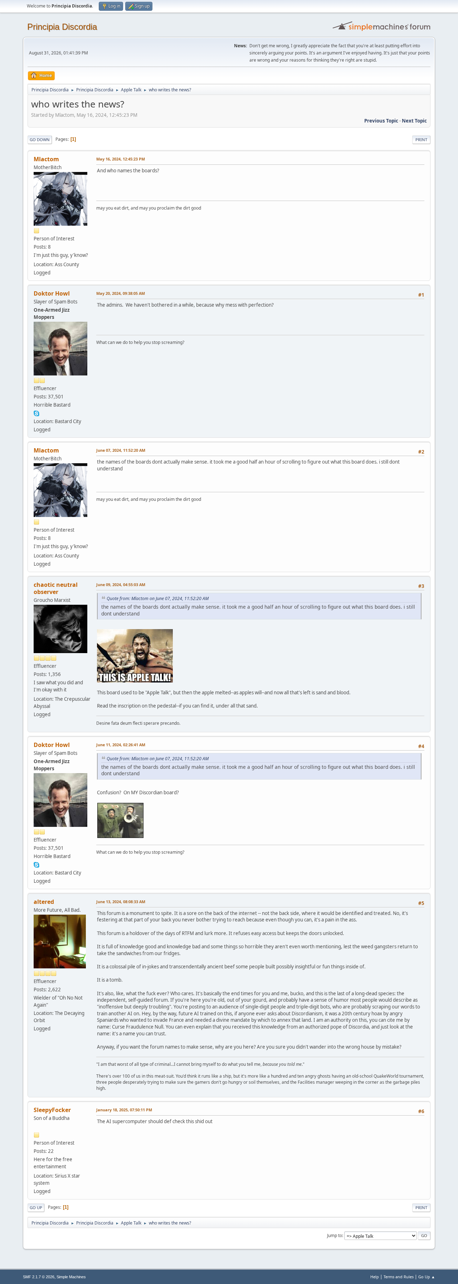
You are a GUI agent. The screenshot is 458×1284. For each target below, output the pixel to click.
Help (374, 1276)
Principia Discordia (62, 27)
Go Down (40, 139)
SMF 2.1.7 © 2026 (38, 1277)
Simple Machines (71, 1277)
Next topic (414, 121)
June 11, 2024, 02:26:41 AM (120, 744)
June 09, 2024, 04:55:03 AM (120, 584)
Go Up (36, 1207)
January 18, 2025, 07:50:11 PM (124, 1109)
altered (44, 902)
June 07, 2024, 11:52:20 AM (120, 450)
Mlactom (46, 159)
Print (421, 139)
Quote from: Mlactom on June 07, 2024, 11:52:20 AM (158, 598)
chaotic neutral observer (56, 588)
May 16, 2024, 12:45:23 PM (120, 159)
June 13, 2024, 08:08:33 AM (120, 901)
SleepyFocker (52, 1110)
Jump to (334, 1235)
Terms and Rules (399, 1276)
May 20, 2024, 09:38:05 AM (120, 293)
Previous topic (381, 121)
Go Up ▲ (426, 1276)
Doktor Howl (52, 293)
